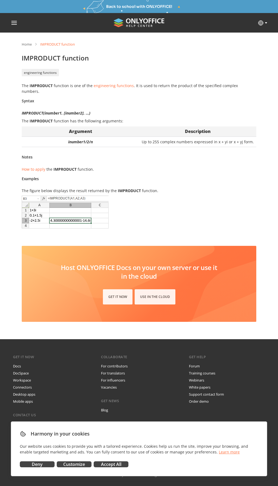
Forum (194, 366)
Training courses (202, 373)
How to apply (33, 169)
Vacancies (109, 387)
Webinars (196, 380)
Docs (17, 366)
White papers (199, 387)
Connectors (22, 387)
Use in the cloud (155, 296)
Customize (74, 464)
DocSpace (21, 373)
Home (27, 44)
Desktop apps (24, 394)
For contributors (114, 366)
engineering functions (40, 72)
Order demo (199, 401)
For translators (113, 373)
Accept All (111, 464)
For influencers (113, 380)
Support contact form (206, 394)
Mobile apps (23, 401)
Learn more (229, 452)
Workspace (22, 380)
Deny (37, 464)
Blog (104, 410)
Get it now (117, 296)
